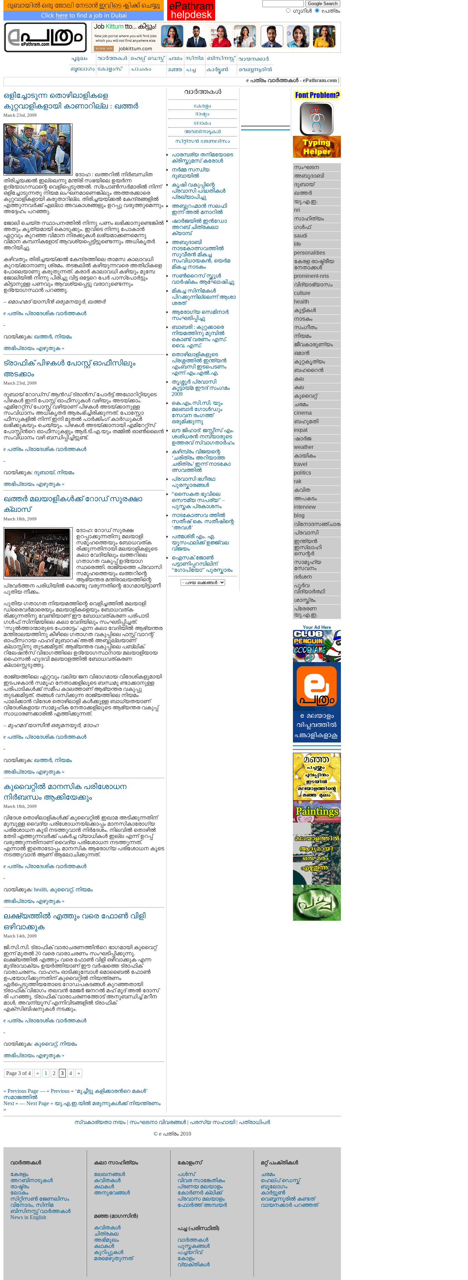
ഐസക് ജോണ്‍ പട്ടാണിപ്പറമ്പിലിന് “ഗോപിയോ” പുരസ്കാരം (202, 564)
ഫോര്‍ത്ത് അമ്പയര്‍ (202, 1205)
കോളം (186, 1258)
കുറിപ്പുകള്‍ (108, 1252)
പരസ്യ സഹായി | (214, 1122)
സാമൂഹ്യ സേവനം (307, 565)
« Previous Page (20, 1091)
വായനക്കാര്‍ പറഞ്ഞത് (289, 1205)
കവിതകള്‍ (107, 1180)
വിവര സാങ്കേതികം (201, 1180)
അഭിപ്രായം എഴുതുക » (33, 348)
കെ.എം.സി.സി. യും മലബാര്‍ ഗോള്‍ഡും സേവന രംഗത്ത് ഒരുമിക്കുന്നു (197, 412)
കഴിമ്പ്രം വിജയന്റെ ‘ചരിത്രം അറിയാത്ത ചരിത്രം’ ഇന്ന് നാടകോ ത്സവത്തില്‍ (201, 461)
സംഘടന (306, 167)
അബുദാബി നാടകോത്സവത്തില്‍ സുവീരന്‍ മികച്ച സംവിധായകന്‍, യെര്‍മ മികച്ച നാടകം (201, 254)
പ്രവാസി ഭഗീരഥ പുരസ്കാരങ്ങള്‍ (193, 482)
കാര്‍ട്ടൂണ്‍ (273, 1192)
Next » (10, 1103)
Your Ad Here (317, 627)
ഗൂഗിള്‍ (302, 11)
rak (297, 481)
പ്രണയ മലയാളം (200, 1186)
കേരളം (19, 1174)
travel (300, 464)
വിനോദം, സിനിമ (31, 1205)
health (40, 889)
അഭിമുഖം (106, 1240)
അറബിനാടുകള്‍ (31, 1180)
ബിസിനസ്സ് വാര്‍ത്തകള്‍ (40, 1211)
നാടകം (303, 319)
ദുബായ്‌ (44, 472)
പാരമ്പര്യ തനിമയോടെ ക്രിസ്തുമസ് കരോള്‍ (202, 158)
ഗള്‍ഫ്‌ (302, 227)
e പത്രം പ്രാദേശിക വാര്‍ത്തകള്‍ (44, 313)
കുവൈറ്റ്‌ (61, 889)
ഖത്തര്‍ (43, 336)
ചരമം (301, 404)
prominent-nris (311, 276)
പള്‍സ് (186, 1174)
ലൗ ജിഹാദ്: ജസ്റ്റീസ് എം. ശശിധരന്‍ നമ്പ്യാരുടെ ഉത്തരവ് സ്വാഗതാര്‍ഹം (203, 436)
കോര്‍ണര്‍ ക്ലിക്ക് (199, 1192)
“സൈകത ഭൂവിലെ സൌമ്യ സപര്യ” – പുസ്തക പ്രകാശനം (198, 500)
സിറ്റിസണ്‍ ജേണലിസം (39, 1199)
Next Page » (39, 1103)
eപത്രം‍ (331, 11)
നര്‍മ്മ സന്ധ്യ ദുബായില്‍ (190, 173)
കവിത (302, 490)
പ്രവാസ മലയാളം (201, 1199)
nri (297, 210)
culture (302, 293)
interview (305, 507)
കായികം (305, 455)
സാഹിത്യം (309, 218)
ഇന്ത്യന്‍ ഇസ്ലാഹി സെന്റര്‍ (307, 547)
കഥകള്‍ (104, 1186)
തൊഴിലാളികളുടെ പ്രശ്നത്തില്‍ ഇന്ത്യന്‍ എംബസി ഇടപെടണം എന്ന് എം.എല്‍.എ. (199, 363)
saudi (300, 235)
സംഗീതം (305, 327)
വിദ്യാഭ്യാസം (313, 284)
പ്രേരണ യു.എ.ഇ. (306, 612)
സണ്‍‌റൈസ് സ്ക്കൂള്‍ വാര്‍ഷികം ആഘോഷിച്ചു (203, 279)
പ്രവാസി (306, 532)
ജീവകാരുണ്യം (313, 344)
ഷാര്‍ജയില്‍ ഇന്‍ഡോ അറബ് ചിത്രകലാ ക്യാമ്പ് (199, 227)
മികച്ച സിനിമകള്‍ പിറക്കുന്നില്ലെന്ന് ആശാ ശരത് (204, 297)
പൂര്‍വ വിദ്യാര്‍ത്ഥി (309, 588)
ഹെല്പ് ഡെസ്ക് (280, 1180)
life (297, 244)
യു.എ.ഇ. (306, 201)
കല (299, 379)
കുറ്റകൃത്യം (309, 361)
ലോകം (19, 1192)
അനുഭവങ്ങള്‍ (112, 1192)
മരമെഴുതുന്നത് (113, 1258)
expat (300, 430)
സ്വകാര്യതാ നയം (100, 1122)
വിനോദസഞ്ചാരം (317, 524)
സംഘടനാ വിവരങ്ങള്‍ (158, 1122)
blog (299, 515)
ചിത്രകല (106, 1234)
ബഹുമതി (306, 421)
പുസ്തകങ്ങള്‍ (193, 1246)
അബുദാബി (309, 176)
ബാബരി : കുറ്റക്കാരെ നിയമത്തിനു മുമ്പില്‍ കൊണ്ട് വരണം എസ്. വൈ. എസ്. (199, 336)
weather (303, 447)
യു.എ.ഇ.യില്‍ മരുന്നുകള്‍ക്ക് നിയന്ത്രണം (107, 1103)
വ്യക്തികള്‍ (193, 1264)
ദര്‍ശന (303, 577)
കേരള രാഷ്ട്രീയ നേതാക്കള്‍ (314, 264)
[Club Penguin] (317, 660)
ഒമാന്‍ (301, 353)
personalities (309, 253)
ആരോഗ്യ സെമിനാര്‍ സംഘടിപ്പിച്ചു (200, 315)
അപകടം (305, 498)
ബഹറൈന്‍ (308, 370)
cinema (303, 413)
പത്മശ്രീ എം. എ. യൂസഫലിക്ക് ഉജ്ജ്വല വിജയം (200, 542)
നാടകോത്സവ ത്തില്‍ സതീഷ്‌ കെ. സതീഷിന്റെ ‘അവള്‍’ (203, 521)
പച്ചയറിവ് (189, 1252)
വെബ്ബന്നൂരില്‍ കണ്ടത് (288, 1199)
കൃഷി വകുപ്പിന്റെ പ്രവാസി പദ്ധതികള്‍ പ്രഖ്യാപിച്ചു (198, 191)
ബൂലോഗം (274, 1186)
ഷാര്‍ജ (302, 438)
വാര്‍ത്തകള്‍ (192, 1240)
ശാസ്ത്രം (305, 600)
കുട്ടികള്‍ (305, 310)
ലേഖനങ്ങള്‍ (109, 1174)
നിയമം (63, 336)
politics (302, 473)
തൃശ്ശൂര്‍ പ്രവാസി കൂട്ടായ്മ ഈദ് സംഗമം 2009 (201, 388)
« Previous (58, 1091)
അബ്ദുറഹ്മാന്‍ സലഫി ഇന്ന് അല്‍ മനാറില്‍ (199, 209)
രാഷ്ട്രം (19, 1186)
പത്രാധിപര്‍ (254, 1122)
